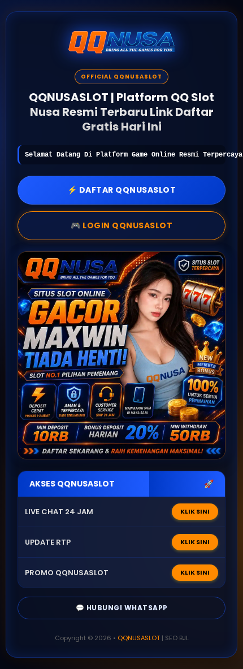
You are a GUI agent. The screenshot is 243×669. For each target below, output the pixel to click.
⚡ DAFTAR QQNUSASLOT (121, 190)
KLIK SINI (195, 511)
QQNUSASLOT (139, 637)
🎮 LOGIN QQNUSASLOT (121, 225)
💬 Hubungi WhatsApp (122, 607)
